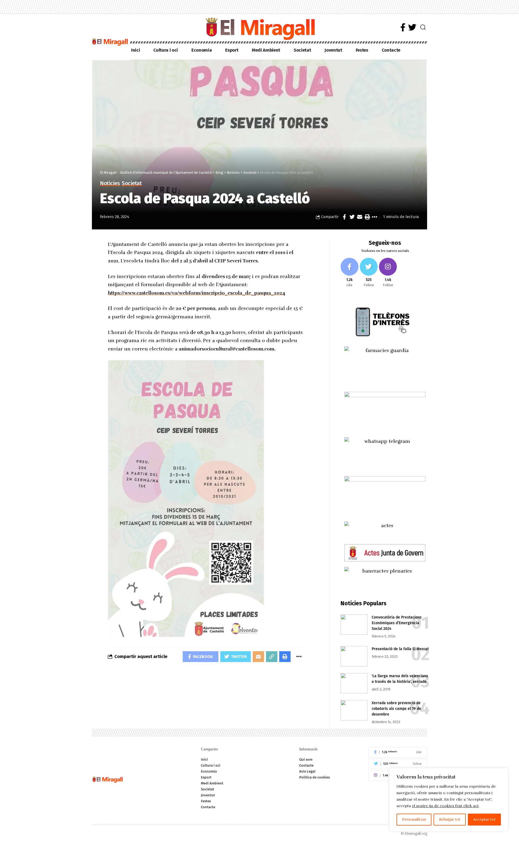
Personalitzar (414, 819)
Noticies (110, 183)
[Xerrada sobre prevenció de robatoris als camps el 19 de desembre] (354, 710)
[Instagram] (388, 273)
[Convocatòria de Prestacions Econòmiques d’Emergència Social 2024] (354, 624)
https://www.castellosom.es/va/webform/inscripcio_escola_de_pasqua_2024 (196, 293)
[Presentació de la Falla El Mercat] (354, 656)
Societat (132, 183)
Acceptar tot (484, 819)
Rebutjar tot (449, 819)
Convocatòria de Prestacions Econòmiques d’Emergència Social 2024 (397, 623)
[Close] (502, 772)
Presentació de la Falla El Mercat (400, 649)
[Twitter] (412, 27)
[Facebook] (403, 27)
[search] (423, 27)
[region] (448, 799)
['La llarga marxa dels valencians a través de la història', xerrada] (354, 683)
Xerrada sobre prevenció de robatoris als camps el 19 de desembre (396, 709)
